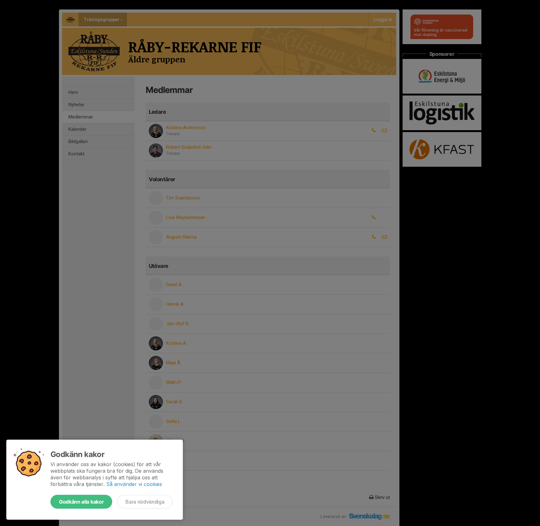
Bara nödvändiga (144, 502)
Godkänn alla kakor (81, 502)
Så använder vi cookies (134, 484)
